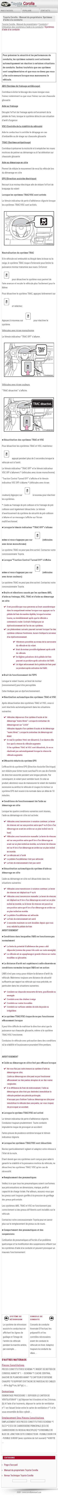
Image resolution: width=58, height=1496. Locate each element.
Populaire (27, 11)
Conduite (43, 24)
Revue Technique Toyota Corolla (18, 1475)
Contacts (45, 11)
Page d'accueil (7, 11)
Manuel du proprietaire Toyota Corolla (21, 1470)
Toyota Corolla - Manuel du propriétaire (19, 24)
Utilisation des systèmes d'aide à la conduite (22, 27)
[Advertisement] (29, 41)
